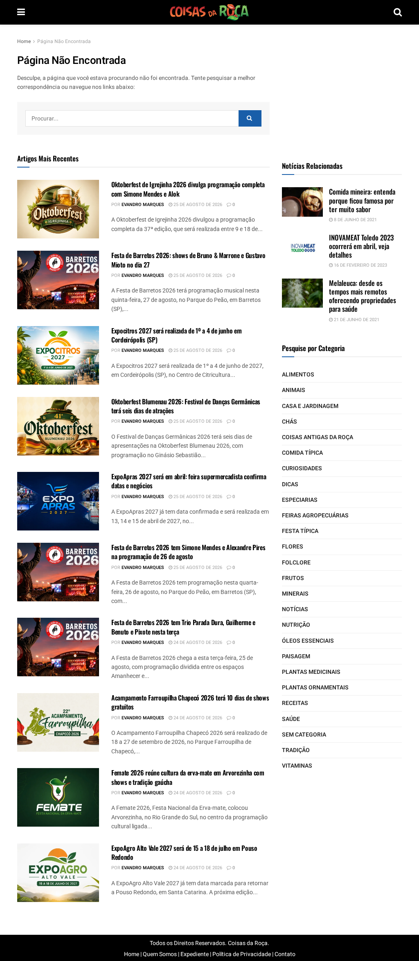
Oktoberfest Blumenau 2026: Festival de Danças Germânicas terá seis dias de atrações (185, 406)
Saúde (291, 719)
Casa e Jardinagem (310, 406)
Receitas (295, 703)
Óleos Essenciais (308, 641)
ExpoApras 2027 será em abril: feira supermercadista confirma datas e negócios (188, 480)
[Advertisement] (343, 88)
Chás (289, 421)
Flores (292, 546)
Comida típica (302, 453)
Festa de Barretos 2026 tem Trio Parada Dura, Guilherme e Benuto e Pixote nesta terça (183, 626)
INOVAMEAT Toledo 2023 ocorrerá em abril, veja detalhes (361, 246)
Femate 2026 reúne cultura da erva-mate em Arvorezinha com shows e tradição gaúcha (187, 777)
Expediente (194, 954)
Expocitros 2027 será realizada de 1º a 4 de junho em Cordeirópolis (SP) (176, 335)
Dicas (290, 484)
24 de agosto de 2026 (197, 642)
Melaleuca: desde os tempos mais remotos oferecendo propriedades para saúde (362, 296)
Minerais (295, 593)
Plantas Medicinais (311, 672)
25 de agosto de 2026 (197, 204)
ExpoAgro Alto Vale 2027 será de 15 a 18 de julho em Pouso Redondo (184, 852)
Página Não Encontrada (64, 41)
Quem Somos (160, 954)
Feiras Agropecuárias (315, 515)
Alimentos (298, 374)
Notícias (295, 609)
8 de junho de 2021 (355, 219)
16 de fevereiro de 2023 (360, 265)
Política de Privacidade (241, 954)
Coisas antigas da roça (317, 437)
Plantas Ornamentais (315, 687)
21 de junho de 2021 (356, 319)
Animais (293, 390)
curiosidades (302, 468)
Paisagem (296, 656)
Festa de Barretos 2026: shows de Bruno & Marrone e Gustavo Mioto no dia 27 (188, 259)
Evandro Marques (143, 204)
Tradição (296, 750)
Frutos (293, 578)
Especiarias (300, 500)
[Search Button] (250, 118)
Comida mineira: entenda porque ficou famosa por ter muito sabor (362, 200)
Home (24, 41)
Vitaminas (297, 766)
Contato (285, 954)
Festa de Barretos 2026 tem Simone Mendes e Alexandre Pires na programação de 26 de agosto (188, 551)
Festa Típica (300, 531)
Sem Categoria (304, 734)
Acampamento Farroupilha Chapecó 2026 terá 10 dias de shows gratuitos (190, 702)
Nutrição (296, 625)
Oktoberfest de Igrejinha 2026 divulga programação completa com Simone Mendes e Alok (187, 188)
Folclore (296, 562)
